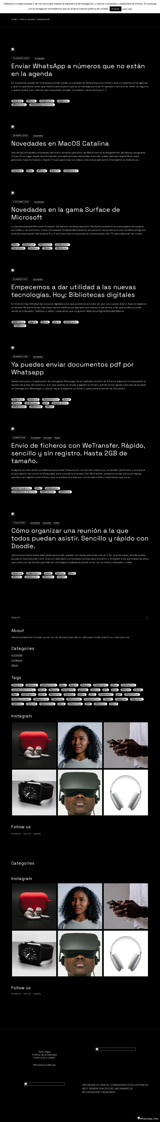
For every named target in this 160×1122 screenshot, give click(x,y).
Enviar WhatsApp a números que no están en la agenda (78, 70)
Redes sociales (21, 699)
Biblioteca (18, 322)
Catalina (17, 170)
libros (45, 322)
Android (17, 101)
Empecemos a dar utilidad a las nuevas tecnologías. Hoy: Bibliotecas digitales (73, 291)
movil (56, 322)
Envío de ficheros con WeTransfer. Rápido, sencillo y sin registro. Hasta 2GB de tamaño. (78, 453)
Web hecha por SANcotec (44, 1065)
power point (60, 403)
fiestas (54, 689)
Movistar (55, 694)
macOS (55, 170)
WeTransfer (47, 491)
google (83, 689)
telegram (121, 699)
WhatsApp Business (42, 104)
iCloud (95, 689)
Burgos (86, 685)
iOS (106, 689)
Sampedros (41, 699)
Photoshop (132, 694)
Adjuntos (18, 399)
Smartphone (92, 699)
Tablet (47, 248)
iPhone (31, 101)
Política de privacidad (44, 1054)
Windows (61, 248)
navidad (69, 694)
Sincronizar (74, 699)
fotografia (68, 689)
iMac (15, 244)
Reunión (48, 577)
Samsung (57, 699)
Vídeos (57, 437)
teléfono (63, 101)
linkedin (37, 833)
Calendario (34, 573)
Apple (73, 685)
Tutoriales (47, 437)
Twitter (27, 833)
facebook (16, 833)
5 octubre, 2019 (21, 201)
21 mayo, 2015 (19, 437)
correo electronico (23, 689)
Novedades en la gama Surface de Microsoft (65, 213)
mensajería (28, 694)
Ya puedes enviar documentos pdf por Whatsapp (72, 368)
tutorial (31, 704)
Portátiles (18, 248)
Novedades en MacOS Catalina (60, 143)
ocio (92, 694)
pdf (46, 403)
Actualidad (39, 58)
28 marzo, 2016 (20, 356)
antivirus (32, 685)
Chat (114, 685)
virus (61, 704)
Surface (33, 248)
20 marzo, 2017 (20, 279)
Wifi (88, 704)
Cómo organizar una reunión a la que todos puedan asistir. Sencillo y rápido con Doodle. (80, 538)
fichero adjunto (21, 488)
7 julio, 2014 (19, 522)
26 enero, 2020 (20, 135)
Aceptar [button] (116, 9)
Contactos (128, 685)
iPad (30, 170)
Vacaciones (47, 704)
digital (33, 322)
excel (67, 399)
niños (82, 694)
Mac (38, 488)
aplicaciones (48, 685)
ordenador (47, 101)
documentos (50, 399)
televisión (136, 699)
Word (50, 406)
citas (48, 573)
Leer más (127, 8)
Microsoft (45, 244)
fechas (60, 573)
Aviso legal (44, 1051)
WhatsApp (19, 104)
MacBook (29, 244)
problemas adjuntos (24, 491)
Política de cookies (44, 1057)
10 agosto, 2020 (21, 58)
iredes (138, 689)
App (62, 685)
